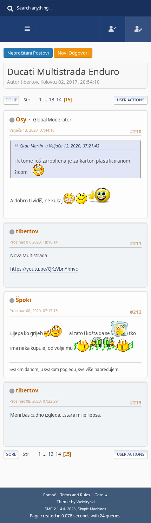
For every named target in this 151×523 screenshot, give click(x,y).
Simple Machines (92, 509)
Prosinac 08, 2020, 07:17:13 (33, 310)
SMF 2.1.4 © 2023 (60, 509)
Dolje (11, 99)
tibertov (27, 231)
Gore (11, 454)
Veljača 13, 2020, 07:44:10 (31, 130)
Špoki (23, 300)
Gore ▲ (101, 494)
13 (51, 99)
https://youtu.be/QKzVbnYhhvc (44, 269)
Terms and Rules (75, 494)
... (45, 99)
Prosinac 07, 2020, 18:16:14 (33, 242)
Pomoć (49, 494)
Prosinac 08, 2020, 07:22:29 (33, 401)
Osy (21, 119)
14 (59, 99)
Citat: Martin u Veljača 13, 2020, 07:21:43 (59, 146)
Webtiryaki (85, 502)
